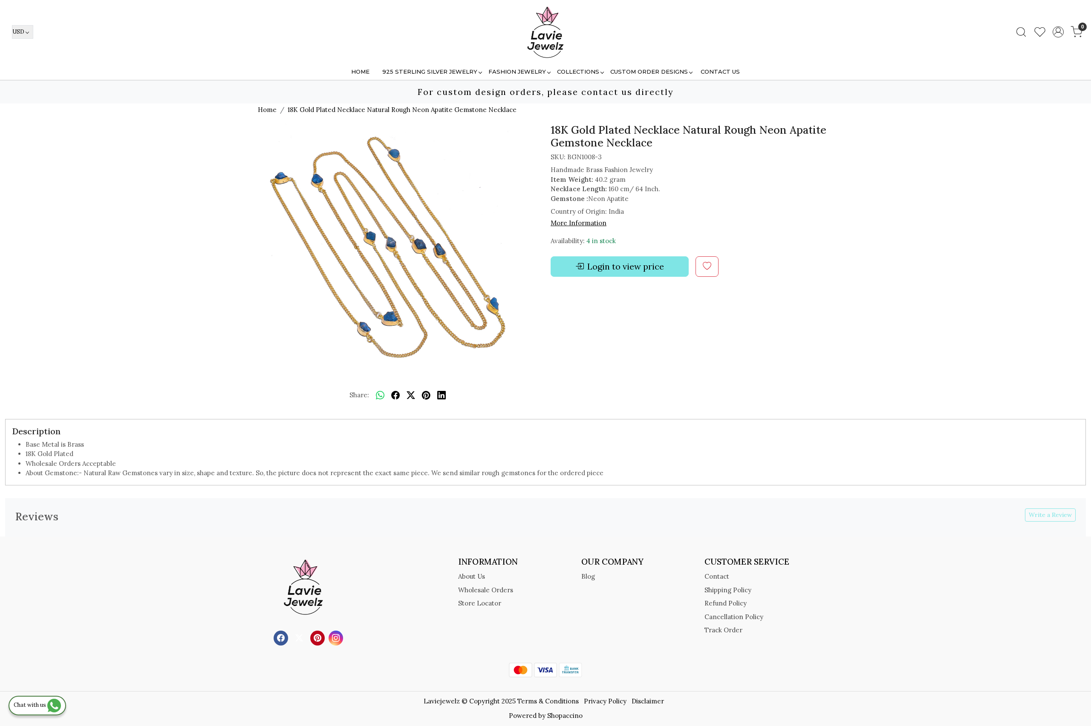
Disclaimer (648, 701)
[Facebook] (282, 637)
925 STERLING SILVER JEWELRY (429, 71)
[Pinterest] (318, 637)
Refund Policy (725, 603)
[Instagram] (337, 637)
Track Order (723, 630)
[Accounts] (1058, 31)
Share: (359, 395)
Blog (588, 576)
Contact (716, 576)
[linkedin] (441, 395)
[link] (1021, 32)
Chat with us (30, 705)
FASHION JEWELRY (517, 71)
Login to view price (625, 266)
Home (360, 71)
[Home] (545, 32)
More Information (578, 223)
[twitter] (411, 395)
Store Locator (479, 603)
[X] (300, 637)
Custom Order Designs (649, 71)
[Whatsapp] (380, 395)
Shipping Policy (727, 590)
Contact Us (720, 71)
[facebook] (395, 395)
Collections (578, 71)
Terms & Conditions (548, 701)
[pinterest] (426, 395)
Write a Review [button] (1050, 515)
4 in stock (601, 241)
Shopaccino (565, 716)
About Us (471, 576)
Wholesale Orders (485, 590)
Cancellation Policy (733, 617)
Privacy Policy (605, 701)
